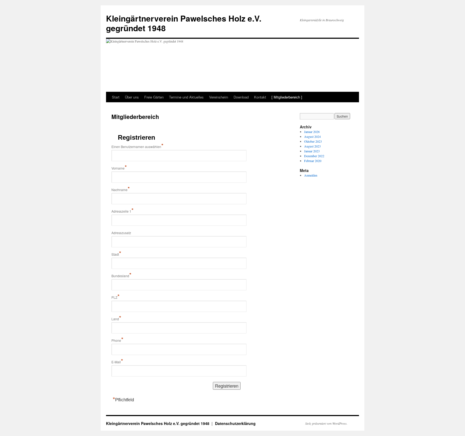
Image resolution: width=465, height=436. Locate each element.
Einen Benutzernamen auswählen (137, 146)
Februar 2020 (312, 161)
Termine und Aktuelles (186, 97)
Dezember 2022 (314, 156)
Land (116, 319)
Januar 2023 (312, 151)
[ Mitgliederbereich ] (287, 97)
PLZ (115, 297)
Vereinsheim (218, 97)
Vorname (119, 168)
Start (115, 97)
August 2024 (312, 136)
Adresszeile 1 (122, 211)
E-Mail (117, 362)
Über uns (132, 97)
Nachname (120, 189)
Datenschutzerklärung (235, 423)
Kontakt (260, 97)
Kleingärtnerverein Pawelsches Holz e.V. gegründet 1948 (183, 23)
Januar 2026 (312, 131)
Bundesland (121, 275)
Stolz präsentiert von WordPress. (326, 423)
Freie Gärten (154, 97)
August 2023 (312, 146)
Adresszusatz (121, 232)
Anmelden (310, 175)
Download (241, 97)
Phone (117, 340)
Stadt (116, 254)
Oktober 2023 (313, 141)
